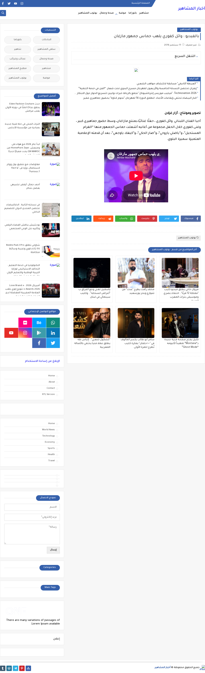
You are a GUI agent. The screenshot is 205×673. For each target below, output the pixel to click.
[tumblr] (2, 668)
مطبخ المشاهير (18, 68)
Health (51, 454)
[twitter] (9, 3)
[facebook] (2, 3)
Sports (51, 448)
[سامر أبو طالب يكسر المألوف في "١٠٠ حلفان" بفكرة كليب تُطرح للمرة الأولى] (136, 323)
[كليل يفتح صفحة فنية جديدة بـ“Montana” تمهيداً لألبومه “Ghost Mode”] (180, 323)
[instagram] (22, 3)
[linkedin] (53, 333)
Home (51, 376)
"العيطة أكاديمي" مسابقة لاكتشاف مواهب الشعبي (167, 84)
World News (48, 430)
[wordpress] (9, 668)
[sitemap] (28, 668)
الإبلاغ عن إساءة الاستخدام (42, 361)
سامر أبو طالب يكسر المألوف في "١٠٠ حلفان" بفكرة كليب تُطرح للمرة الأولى (137, 343)
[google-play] (39, 333)
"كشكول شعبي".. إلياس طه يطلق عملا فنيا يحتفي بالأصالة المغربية (92, 343)
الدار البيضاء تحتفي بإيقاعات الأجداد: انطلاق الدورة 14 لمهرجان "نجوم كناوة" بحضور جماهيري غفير (140, 98)
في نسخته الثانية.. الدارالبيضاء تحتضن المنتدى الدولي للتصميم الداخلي (22, 209)
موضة (122, 13)
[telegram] (15, 668)
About (52, 382)
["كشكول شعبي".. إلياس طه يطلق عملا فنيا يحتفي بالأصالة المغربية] (91, 323)
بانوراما (133, 13)
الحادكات (46, 40)
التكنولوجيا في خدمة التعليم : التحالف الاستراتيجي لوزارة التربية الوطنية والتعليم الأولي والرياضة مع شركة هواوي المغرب (23, 272)
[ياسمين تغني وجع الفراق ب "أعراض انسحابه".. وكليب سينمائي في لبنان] (91, 273)
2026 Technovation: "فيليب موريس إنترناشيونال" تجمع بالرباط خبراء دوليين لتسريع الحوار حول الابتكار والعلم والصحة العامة (135, 93)
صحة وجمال (106, 13)
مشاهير (144, 13)
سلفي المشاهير (46, 49)
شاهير (17, 49)
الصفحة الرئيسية (141, 3)
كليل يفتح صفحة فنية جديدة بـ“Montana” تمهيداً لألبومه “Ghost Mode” (181, 343)
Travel (51, 461)
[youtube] (15, 3)
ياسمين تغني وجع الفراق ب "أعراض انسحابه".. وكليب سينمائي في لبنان (94, 293)
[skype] (11, 323)
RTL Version (48, 394)
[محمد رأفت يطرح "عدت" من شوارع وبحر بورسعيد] (136, 273)
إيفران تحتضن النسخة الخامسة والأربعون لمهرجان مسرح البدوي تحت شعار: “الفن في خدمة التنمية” (137, 88)
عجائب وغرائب (18, 59)
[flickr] (25, 323)
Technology (48, 436)
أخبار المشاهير (191, 9)
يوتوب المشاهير (87, 13)
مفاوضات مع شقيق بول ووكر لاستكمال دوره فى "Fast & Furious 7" (23, 168)
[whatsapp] (53, 323)
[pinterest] (22, 668)
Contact (51, 388)
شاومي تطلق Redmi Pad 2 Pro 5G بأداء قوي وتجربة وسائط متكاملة (23, 249)
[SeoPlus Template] (202, 667)
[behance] (39, 323)
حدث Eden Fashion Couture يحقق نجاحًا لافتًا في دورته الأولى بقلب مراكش (22, 108)
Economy (50, 442)
